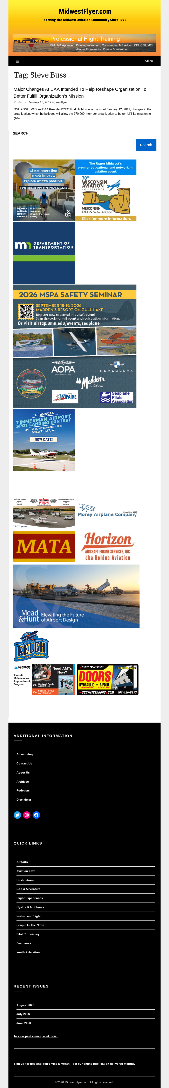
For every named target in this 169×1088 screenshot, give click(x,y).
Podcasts (23, 790)
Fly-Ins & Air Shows (30, 907)
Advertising (24, 754)
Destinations (25, 880)
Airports (22, 862)
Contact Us (24, 763)
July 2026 (23, 1014)
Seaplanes (23, 943)
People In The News (30, 925)
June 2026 (23, 1023)
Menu (149, 61)
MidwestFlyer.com (85, 11)
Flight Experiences (29, 898)
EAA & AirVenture (28, 889)
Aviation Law (25, 871)
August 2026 (25, 1005)
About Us (23, 772)
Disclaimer (23, 799)
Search (20, 133)
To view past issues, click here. (36, 1036)
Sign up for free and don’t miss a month (42, 1063)
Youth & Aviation (28, 952)
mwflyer (61, 102)
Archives (22, 781)
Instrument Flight (28, 916)
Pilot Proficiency (28, 934)
